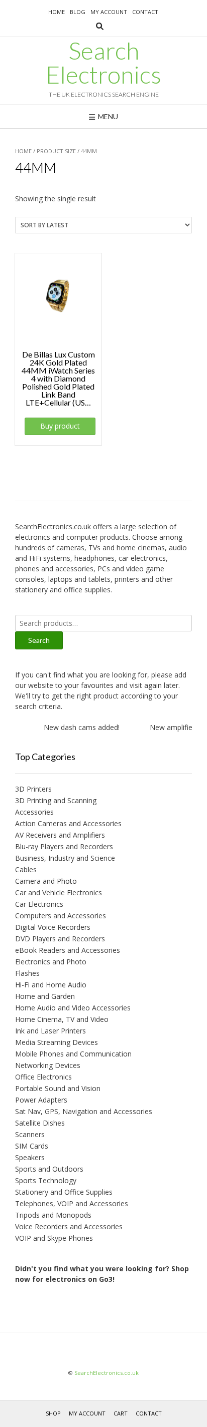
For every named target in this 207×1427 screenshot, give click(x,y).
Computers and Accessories (60, 915)
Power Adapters (41, 1100)
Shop (53, 1413)
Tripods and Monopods (53, 1215)
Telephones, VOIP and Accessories (71, 1203)
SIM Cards (31, 1146)
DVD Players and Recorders (60, 938)
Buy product (60, 426)
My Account (108, 12)
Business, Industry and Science (65, 858)
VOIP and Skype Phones (54, 1238)
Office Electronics (43, 1077)
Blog (77, 12)
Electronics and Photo (50, 961)
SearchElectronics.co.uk (106, 1372)
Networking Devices (47, 1065)
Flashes (27, 973)
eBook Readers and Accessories (67, 950)
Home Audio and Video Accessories (73, 1007)
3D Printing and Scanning (55, 800)
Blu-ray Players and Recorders (64, 846)
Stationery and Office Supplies (64, 1192)
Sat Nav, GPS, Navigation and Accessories (83, 1111)
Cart (121, 1413)
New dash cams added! (77, 727)
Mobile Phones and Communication (73, 1053)
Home (56, 12)
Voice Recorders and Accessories (69, 1226)
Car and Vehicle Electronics (58, 892)
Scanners (30, 1134)
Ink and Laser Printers (50, 1030)
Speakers (30, 1157)
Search (39, 640)
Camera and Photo (46, 881)
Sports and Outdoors (49, 1169)
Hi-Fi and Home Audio (50, 984)
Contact (145, 12)
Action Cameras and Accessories (68, 823)
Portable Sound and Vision (57, 1088)
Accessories (34, 812)
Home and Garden (45, 996)
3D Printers (33, 789)
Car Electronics (39, 904)
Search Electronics (103, 63)
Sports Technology (45, 1180)
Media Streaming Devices (56, 1042)
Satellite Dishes (40, 1123)
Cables (26, 869)
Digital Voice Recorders (52, 927)
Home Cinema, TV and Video (62, 1019)
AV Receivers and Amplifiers (60, 835)
